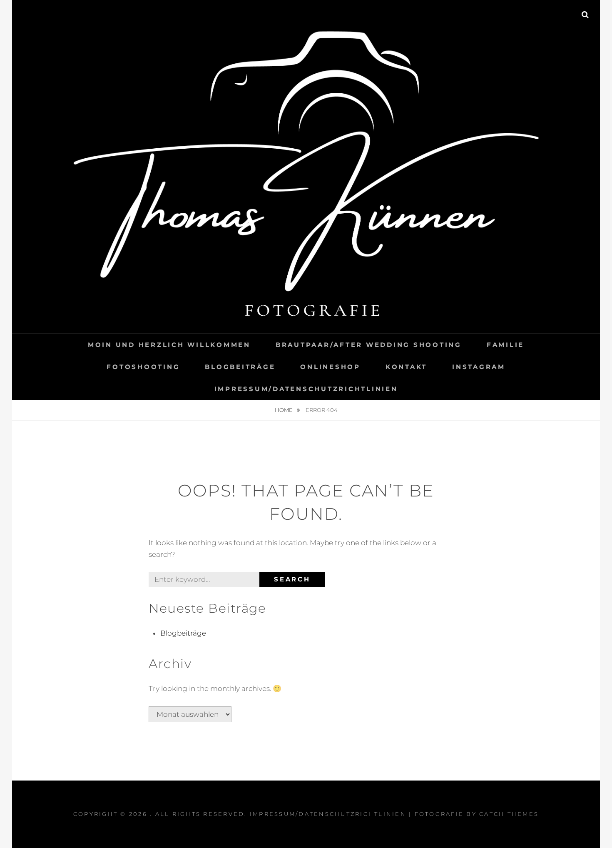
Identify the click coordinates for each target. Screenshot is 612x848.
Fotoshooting (143, 367)
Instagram (478, 367)
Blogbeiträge (240, 367)
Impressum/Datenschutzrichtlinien (306, 389)
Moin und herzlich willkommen (169, 345)
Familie (505, 345)
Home (284, 410)
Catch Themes (509, 814)
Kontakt (406, 367)
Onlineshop (330, 367)
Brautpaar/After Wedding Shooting (369, 345)
